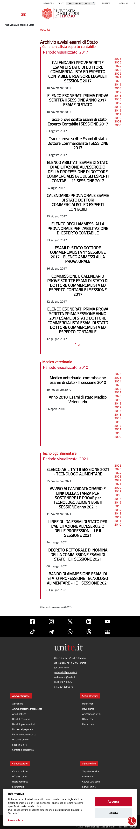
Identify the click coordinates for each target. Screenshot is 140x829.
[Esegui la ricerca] (93, 3)
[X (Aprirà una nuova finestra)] (70, 621)
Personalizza (15, 820)
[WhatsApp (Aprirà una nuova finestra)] (70, 631)
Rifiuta (113, 813)
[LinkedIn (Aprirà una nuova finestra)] (88, 621)
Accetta (113, 801)
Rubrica (106, 3)
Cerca (61, 3)
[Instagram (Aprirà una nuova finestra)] (51, 621)
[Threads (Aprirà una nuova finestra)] (88, 631)
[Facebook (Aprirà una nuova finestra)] (32, 621)
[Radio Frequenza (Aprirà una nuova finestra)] (107, 631)
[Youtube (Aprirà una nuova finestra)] (107, 621)
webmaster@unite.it (64, 677)
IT (134, 3)
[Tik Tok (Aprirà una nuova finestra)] (32, 631)
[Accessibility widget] (132, 821)
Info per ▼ (49, 3)
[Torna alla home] (61, 14)
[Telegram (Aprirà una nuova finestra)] (51, 631)
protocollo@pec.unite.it (65, 672)
